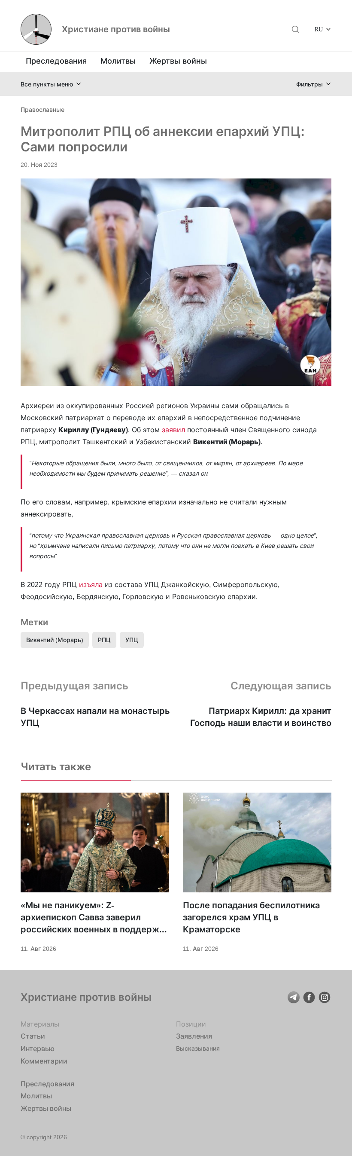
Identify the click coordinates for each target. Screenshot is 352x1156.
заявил (174, 429)
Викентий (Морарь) (54, 639)
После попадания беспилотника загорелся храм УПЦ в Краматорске (251, 917)
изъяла (92, 584)
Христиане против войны (116, 29)
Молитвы (118, 60)
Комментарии (44, 1061)
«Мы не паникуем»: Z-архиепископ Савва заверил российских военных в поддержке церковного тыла (95, 917)
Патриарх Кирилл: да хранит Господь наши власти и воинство (260, 717)
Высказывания (198, 1048)
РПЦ (104, 639)
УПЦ (131, 639)
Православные (42, 109)
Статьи (33, 1036)
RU (319, 29)
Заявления (194, 1036)
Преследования (56, 60)
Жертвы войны (178, 60)
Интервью (38, 1048)
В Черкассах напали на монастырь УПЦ (95, 717)
